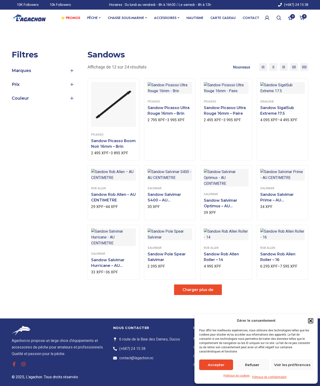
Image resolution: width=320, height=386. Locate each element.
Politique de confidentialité (269, 377)
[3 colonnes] (284, 67)
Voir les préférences (292, 365)
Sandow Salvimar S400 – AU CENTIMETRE (164, 200)
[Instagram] (23, 364)
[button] (310, 320)
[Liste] (263, 67)
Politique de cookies (236, 375)
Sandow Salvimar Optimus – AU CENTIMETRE (220, 206)
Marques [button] (21, 70)
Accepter (216, 365)
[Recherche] (279, 17)
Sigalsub (267, 101)
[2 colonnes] (273, 67)
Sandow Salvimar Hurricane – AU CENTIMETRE (108, 265)
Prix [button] (16, 84)
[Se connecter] (267, 17)
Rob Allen (98, 188)
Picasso (97, 134)
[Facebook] (14, 364)
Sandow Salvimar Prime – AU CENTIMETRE (277, 200)
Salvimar (155, 188)
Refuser (252, 365)
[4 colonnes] (294, 67)
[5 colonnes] (304, 67)
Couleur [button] (20, 98)
